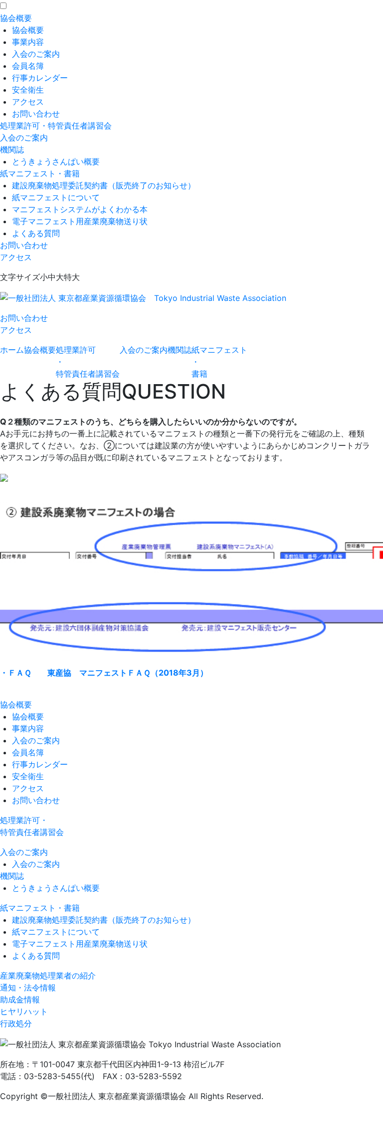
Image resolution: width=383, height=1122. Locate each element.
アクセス (28, 102)
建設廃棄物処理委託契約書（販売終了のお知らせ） (103, 185)
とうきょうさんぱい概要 (56, 161)
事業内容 (28, 42)
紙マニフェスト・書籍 (40, 173)
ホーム (12, 350)
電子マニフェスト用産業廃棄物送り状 (80, 221)
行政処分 (16, 1023)
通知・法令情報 (28, 987)
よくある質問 (36, 233)
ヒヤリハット (24, 1011)
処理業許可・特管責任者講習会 (56, 126)
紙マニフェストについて (56, 197)
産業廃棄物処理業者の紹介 (48, 976)
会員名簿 (28, 66)
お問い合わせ (36, 114)
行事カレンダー (40, 78)
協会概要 (16, 18)
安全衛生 (28, 90)
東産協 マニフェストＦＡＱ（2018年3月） (104, 673)
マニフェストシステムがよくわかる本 (80, 209)
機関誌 (12, 149)
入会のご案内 (36, 54)
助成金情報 (20, 999)
